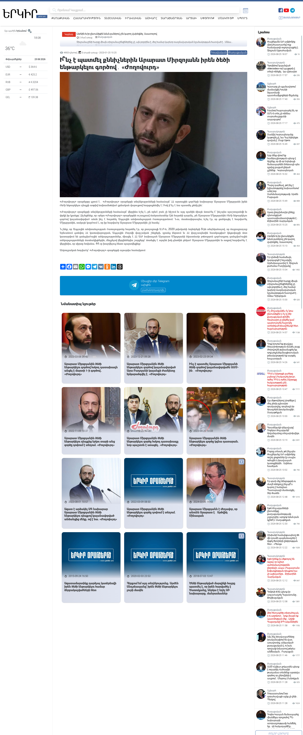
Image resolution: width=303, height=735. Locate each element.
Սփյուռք (207, 18)
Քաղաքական (61, 18)
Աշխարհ (151, 18)
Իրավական (133, 18)
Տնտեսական (112, 18)
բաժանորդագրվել (153, 290)
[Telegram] (292, 9)
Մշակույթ (226, 18)
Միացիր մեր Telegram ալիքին (155, 283)
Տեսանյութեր (291, 17)
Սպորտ (242, 18)
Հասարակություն (87, 18)
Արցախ (191, 18)
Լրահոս (264, 32)
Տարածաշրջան (171, 18)
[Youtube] (286, 9)
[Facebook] (280, 9)
